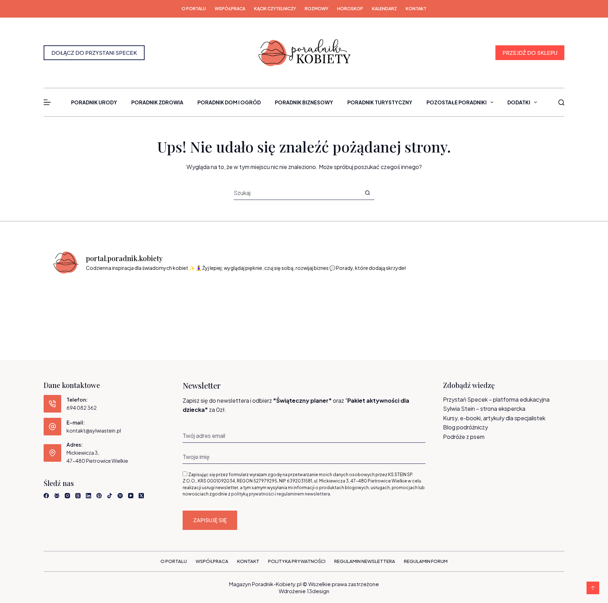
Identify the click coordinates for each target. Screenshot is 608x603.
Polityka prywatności (296, 561)
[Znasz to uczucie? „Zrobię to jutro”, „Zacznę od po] (144, 302)
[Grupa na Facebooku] (56, 495)
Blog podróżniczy (465, 427)
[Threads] (78, 495)
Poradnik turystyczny (379, 102)
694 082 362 (81, 407)
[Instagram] (67, 495)
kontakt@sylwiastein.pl (93, 430)
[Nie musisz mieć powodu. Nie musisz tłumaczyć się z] (336, 302)
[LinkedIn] (88, 495)
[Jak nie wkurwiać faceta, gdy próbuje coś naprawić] (399, 302)
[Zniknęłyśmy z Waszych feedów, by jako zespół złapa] (463, 302)
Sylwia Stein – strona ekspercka (484, 408)
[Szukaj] (561, 102)
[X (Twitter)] (141, 495)
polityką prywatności (252, 494)
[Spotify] (120, 495)
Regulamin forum (426, 561)
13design (318, 591)
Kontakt (416, 8)
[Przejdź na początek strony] (593, 588)
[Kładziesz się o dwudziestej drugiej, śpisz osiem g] (81, 302)
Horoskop (350, 8)
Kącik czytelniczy (275, 8)
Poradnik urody (94, 102)
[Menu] (47, 102)
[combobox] (297, 193)
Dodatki (518, 102)
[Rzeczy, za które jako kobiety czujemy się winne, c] (208, 302)
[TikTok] (109, 495)
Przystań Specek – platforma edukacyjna (496, 399)
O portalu (194, 8)
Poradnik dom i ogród (229, 102)
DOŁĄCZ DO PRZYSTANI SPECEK (94, 52)
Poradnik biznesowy (304, 102)
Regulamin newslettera (364, 561)
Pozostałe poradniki (456, 102)
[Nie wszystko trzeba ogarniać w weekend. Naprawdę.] (272, 302)
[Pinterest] (99, 495)
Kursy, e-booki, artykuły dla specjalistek (494, 418)
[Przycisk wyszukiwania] (367, 193)
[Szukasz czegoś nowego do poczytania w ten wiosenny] (527, 302)
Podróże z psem (463, 436)
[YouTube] (130, 495)
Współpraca (230, 8)
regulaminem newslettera (303, 494)
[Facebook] (46, 495)
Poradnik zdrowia (157, 102)
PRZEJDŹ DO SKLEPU (529, 52)
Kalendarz (384, 8)
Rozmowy (316, 8)
